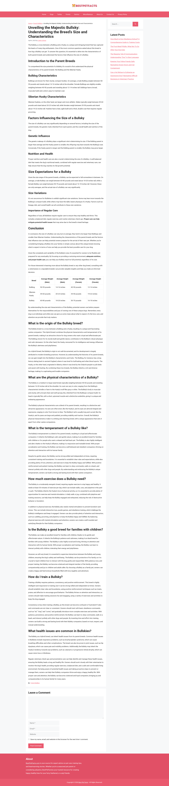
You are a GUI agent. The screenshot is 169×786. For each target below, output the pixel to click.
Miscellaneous (88, 14)
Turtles (59, 14)
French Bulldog (37, 23)
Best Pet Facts (83, 782)
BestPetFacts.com (33, 763)
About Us (100, 14)
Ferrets (68, 14)
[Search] (135, 24)
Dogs (51, 14)
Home (44, 14)
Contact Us (110, 14)
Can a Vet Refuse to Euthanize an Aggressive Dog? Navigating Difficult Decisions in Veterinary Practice (123, 75)
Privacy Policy (122, 14)
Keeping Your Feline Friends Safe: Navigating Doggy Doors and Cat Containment (122, 64)
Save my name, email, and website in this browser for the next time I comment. (59, 739)
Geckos (76, 14)
